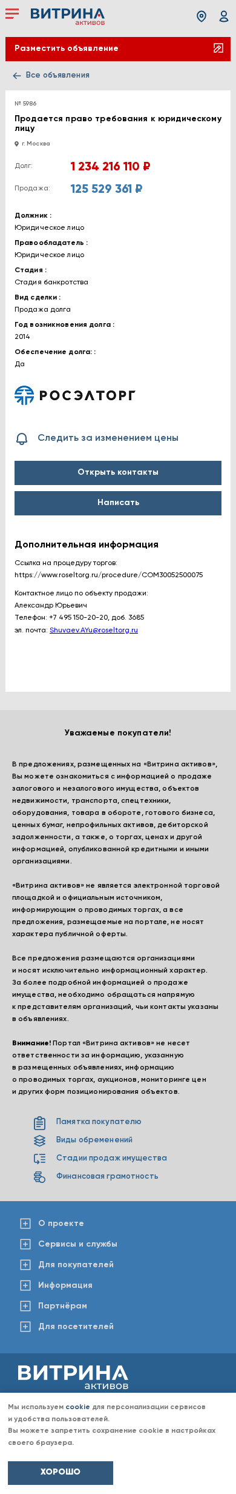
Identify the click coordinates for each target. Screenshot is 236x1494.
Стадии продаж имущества (111, 1158)
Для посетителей (76, 1326)
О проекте (61, 1223)
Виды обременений (94, 1140)
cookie (77, 1407)
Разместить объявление (67, 48)
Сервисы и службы (77, 1244)
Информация (65, 1285)
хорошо (60, 1472)
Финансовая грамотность (107, 1177)
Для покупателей (76, 1265)
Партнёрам (62, 1306)
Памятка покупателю (99, 1122)
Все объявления (58, 75)
